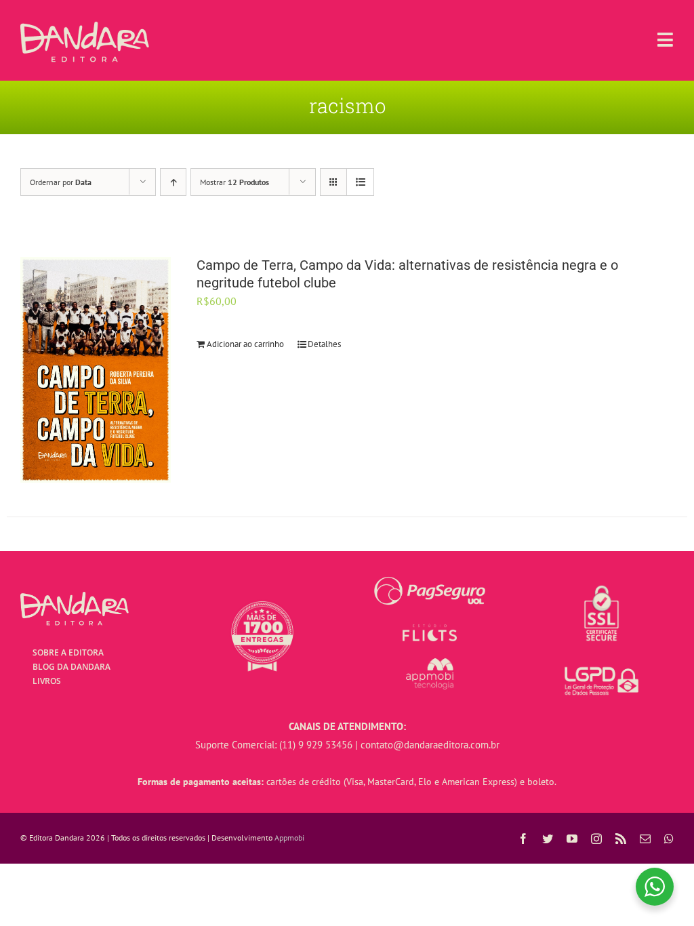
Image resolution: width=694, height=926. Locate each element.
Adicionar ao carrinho (245, 344)
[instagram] (596, 838)
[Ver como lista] (360, 182)
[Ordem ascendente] (173, 182)
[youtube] (572, 838)
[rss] (620, 838)
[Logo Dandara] (84, 27)
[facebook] (523, 838)
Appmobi (289, 837)
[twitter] (547, 838)
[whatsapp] (669, 838)
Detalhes (324, 344)
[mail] (645, 838)
